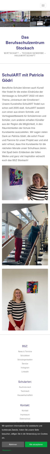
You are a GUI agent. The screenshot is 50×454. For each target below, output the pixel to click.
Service (25, 363)
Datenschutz (25, 418)
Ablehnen (13, 444)
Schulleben (25, 355)
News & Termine (25, 351)
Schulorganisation (25, 359)
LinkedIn (25, 371)
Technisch (25, 391)
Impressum (25, 414)
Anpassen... (7, 450)
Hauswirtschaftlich (25, 395)
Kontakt (25, 410)
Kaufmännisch (25, 387)
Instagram (25, 367)
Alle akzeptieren (36, 444)
